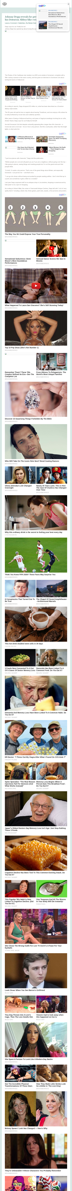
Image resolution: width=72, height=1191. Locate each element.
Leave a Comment (11, 23)
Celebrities (21, 23)
